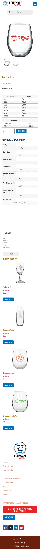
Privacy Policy (20, 542)
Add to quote (21, 131)
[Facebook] (5, 527)
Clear (11, 254)
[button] (35, 4)
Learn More (8, 299)
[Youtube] (21, 527)
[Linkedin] (16, 527)
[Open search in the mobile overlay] (20, 12)
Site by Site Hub (20, 546)
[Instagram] (10, 527)
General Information (20, 539)
